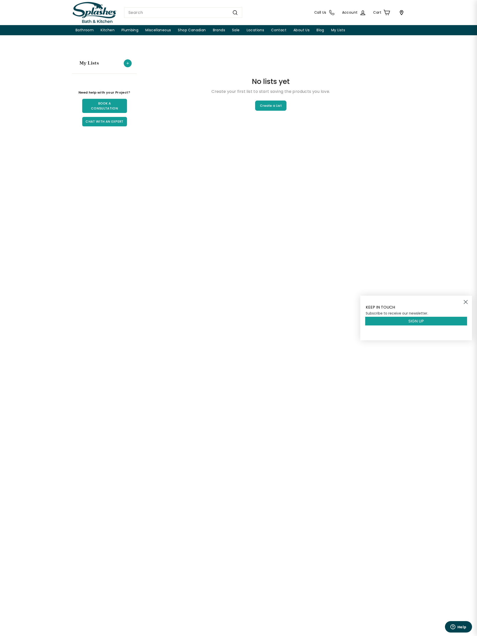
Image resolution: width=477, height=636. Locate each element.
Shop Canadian (192, 30)
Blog (320, 30)
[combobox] (183, 12)
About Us (301, 30)
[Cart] (400, 13)
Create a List (271, 105)
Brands (219, 30)
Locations (255, 30)
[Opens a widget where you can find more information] (458, 627)
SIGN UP (416, 321)
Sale (236, 30)
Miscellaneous (158, 30)
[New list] (128, 63)
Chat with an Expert (104, 121)
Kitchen (108, 30)
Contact (278, 30)
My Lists (338, 30)
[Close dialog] (465, 302)
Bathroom (85, 30)
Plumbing (129, 30)
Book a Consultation (104, 106)
